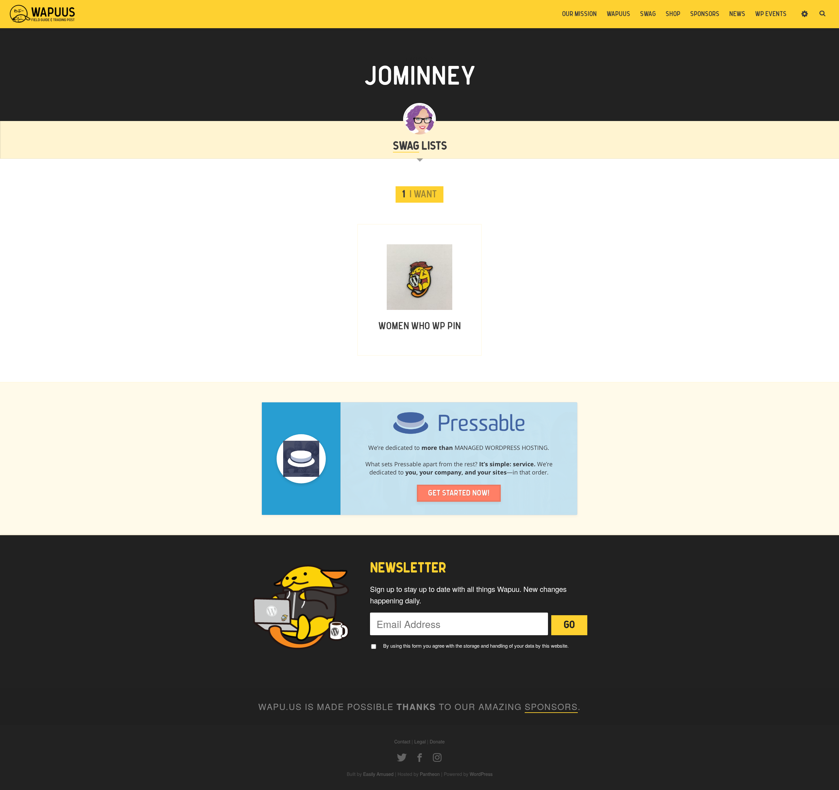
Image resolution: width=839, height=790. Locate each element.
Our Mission (579, 14)
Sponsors (704, 14)
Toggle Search (822, 13)
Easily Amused (378, 774)
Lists (420, 146)
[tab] (419, 194)
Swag (648, 14)
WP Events (771, 14)
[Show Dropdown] (804, 18)
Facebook (419, 757)
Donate (437, 741)
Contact (402, 741)
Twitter (401, 757)
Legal (420, 741)
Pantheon (430, 774)
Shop (673, 14)
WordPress (481, 774)
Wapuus (42, 14)
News (737, 14)
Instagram (437, 757)
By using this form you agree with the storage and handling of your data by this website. (476, 645)
